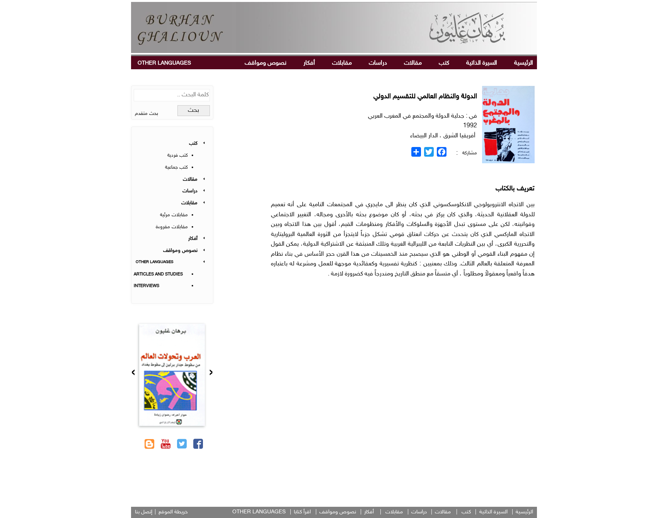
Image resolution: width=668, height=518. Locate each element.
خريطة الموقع (173, 512)
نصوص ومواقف (265, 63)
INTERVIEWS (146, 286)
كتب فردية (177, 155)
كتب (444, 63)
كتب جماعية (176, 167)
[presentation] (211, 373)
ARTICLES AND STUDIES (158, 274)
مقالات (413, 63)
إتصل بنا (143, 512)
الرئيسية (523, 63)
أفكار (309, 63)
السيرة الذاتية (481, 63)
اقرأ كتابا (302, 512)
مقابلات (342, 63)
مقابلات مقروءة (172, 227)
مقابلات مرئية (174, 215)
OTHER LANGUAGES (164, 63)
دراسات (378, 63)
